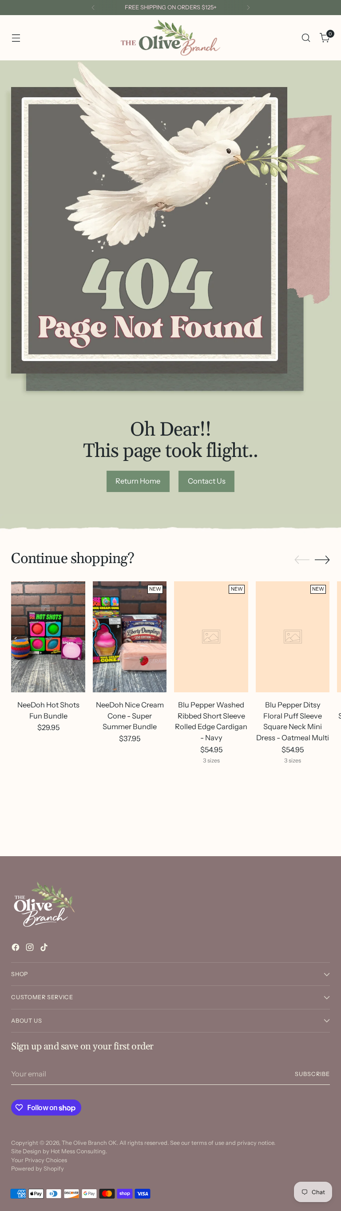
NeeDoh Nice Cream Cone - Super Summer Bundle (130, 715)
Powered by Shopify (37, 1168)
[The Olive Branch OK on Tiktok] (45, 949)
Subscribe (312, 1074)
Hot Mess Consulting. (79, 1151)
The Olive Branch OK (89, 1143)
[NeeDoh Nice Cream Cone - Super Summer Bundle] (130, 636)
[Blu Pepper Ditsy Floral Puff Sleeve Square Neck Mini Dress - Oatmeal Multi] (293, 636)
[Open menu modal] (16, 38)
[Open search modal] (306, 38)
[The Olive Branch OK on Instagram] (30, 949)
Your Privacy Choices (39, 1160)
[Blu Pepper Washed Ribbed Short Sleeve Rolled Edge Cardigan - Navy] (211, 636)
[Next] (248, 7)
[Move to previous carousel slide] (301, 560)
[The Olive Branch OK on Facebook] (16, 949)
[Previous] (93, 7)
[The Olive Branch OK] (170, 38)
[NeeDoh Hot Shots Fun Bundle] (48, 636)
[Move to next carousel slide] (322, 559)
